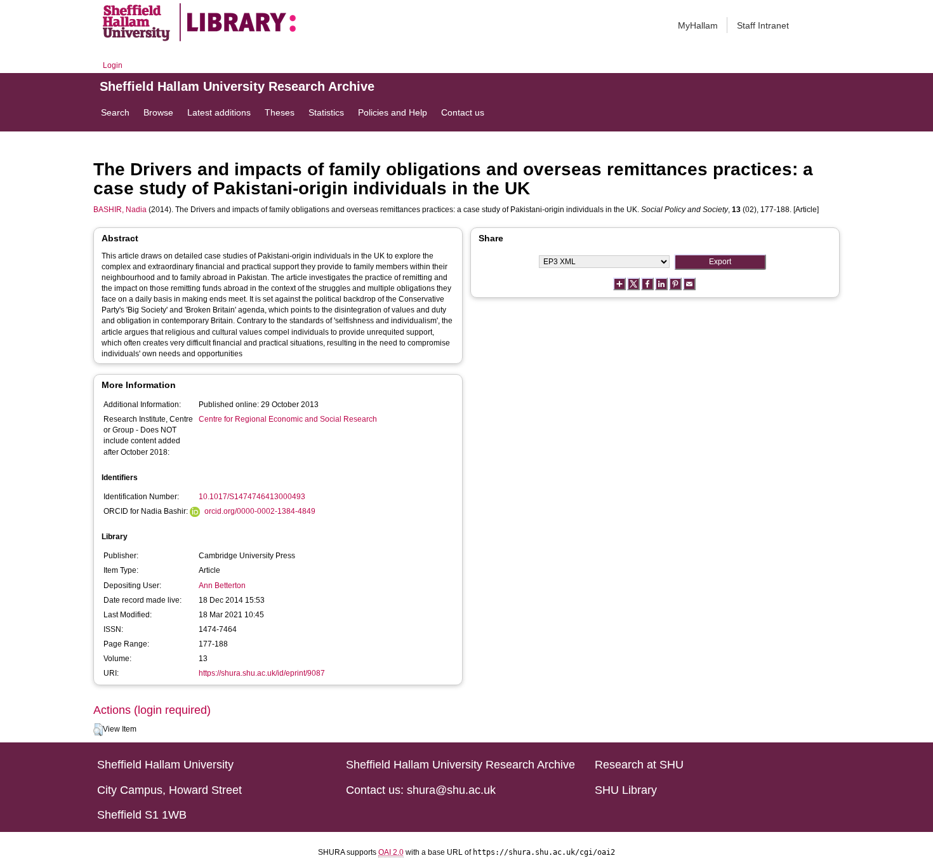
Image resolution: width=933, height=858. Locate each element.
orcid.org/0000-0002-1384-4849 (259, 511)
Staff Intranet (763, 25)
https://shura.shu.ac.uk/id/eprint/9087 (262, 673)
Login (112, 65)
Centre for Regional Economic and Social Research (288, 419)
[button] (98, 729)
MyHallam (698, 25)
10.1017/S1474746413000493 (252, 496)
